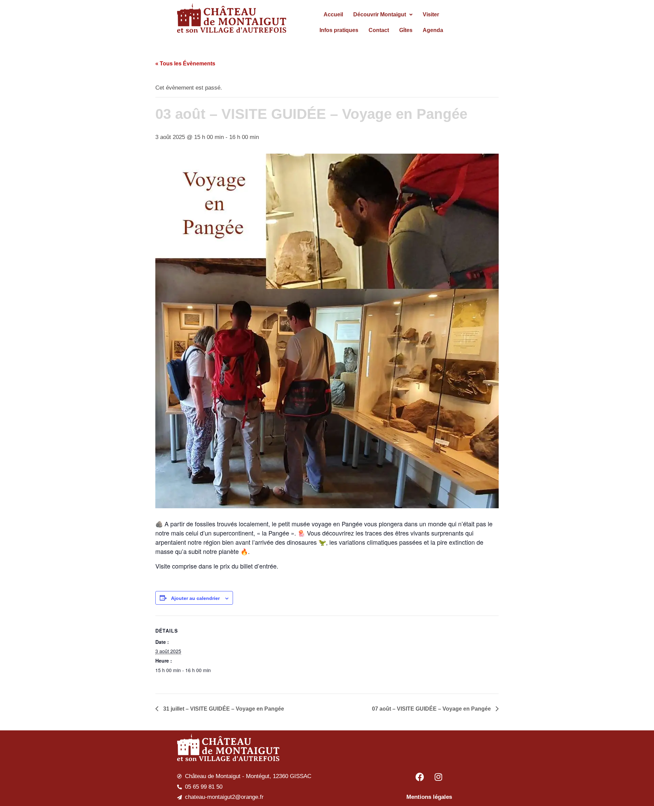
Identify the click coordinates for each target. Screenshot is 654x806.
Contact (379, 30)
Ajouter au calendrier (195, 598)
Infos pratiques (339, 30)
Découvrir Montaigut (379, 14)
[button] (383, 14)
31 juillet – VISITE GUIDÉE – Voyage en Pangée (223, 709)
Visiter (431, 14)
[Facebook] (419, 776)
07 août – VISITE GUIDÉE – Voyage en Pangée (432, 709)
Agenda (433, 30)
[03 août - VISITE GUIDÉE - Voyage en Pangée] (327, 331)
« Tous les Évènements (185, 63)
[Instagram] (438, 776)
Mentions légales (429, 797)
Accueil (333, 14)
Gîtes (405, 30)
